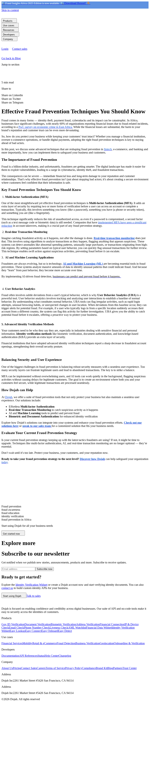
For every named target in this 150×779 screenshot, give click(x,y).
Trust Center (129, 668)
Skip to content (10, 10)
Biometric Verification (63, 624)
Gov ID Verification (13, 624)
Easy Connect (33, 630)
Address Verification (88, 624)
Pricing (17, 668)
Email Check (16, 627)
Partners (117, 668)
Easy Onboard (49, 630)
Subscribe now (44, 569)
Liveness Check (59, 627)
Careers (41, 668)
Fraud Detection (66, 643)
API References (28, 655)
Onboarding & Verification (129, 643)
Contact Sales (29, 668)
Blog (110, 668)
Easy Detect (65, 630)
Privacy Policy (73, 668)
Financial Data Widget (99, 627)
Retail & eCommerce (44, 643)
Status (41, 655)
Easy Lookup (17, 630)
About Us (7, 668)
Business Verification (87, 643)
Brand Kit (101, 668)
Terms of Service (55, 668)
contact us (7, 588)
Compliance (89, 668)
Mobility (27, 643)
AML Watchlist (77, 627)
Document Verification (38, 624)
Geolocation (107, 643)
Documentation (10, 655)
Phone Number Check (37, 627)
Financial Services (11, 643)
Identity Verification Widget (31, 584)
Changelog (65, 655)
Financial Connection (112, 624)
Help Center (51, 655)
